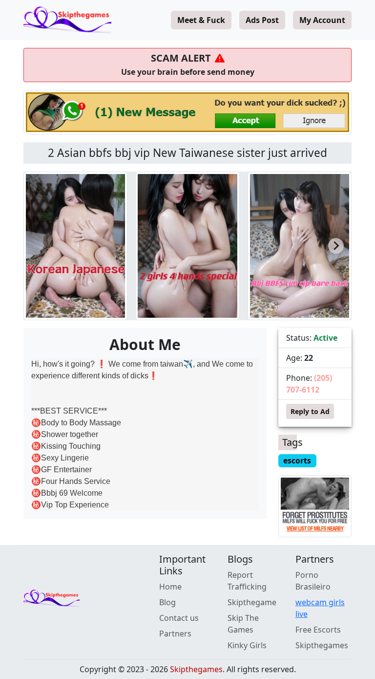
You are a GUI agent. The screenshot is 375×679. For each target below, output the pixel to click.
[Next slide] (336, 246)
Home (170, 586)
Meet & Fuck (201, 20)
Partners (175, 633)
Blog (167, 602)
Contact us (179, 618)
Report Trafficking (247, 580)
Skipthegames (321, 645)
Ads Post (262, 20)
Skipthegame (252, 602)
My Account (322, 20)
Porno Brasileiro (313, 580)
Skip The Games (243, 624)
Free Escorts (318, 629)
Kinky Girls (247, 645)
